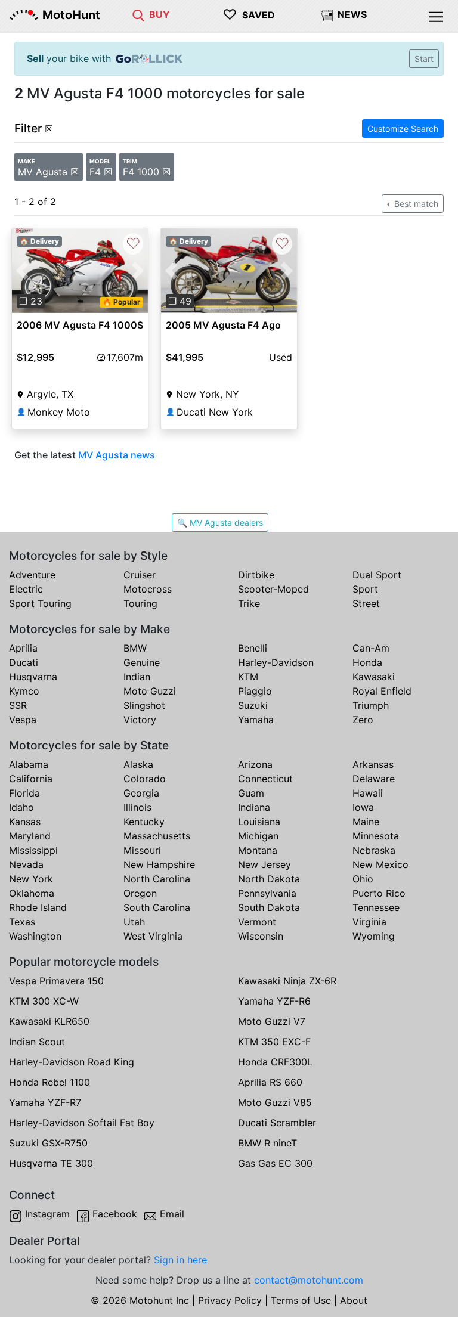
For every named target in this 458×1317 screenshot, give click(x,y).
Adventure (32, 575)
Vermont (257, 922)
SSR (18, 705)
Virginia (369, 922)
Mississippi (33, 850)
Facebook (114, 1214)
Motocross (147, 589)
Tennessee (376, 907)
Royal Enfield (381, 691)
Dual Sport (376, 575)
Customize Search (402, 128)
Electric (26, 589)
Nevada (26, 864)
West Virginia (152, 936)
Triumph (370, 705)
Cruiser (139, 575)
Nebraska (373, 850)
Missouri (142, 850)
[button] (22, 271)
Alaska (138, 764)
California (30, 779)
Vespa (22, 720)
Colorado (144, 779)
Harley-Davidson (276, 662)
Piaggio (255, 691)
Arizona (255, 764)
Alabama (28, 764)
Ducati (23, 662)
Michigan (258, 836)
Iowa (363, 807)
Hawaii (367, 793)
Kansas (25, 822)
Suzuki (253, 705)
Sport (365, 589)
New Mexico (380, 864)
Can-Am (370, 648)
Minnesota (375, 836)
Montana (257, 850)
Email (172, 1214)
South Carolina (156, 907)
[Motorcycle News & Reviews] (327, 14)
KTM (248, 677)
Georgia (141, 793)
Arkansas (373, 764)
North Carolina (156, 879)
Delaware (373, 779)
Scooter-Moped (273, 589)
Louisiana (259, 822)
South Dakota (269, 907)
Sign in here (180, 1260)
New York (31, 879)
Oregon (140, 893)
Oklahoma (31, 893)
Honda (367, 662)
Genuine (141, 662)
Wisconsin (260, 936)
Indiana (254, 807)
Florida (24, 793)
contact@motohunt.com (308, 1280)
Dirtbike (256, 575)
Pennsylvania (267, 893)
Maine (365, 822)
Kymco (24, 691)
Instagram (47, 1214)
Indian (136, 677)
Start (424, 59)
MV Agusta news (116, 455)
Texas (22, 922)
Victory (139, 720)
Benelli (252, 648)
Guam (251, 793)
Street (366, 603)
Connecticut (265, 779)
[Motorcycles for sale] (138, 14)
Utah (134, 922)
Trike (249, 603)
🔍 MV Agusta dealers (220, 522)
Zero (362, 720)
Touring (140, 603)
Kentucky (144, 822)
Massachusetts (156, 836)
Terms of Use (301, 1300)
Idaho (21, 807)
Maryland (30, 836)
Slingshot (144, 705)
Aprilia (23, 648)
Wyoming (373, 936)
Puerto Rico (379, 893)
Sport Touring (40, 603)
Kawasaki (373, 677)
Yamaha (256, 720)
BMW (135, 648)
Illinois (137, 807)
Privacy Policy (230, 1300)
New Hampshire (159, 864)
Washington (35, 936)
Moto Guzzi (149, 691)
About (353, 1300)
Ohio (362, 879)
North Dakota (269, 879)
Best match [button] (415, 204)
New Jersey (264, 864)
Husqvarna (33, 677)
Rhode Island (38, 907)
